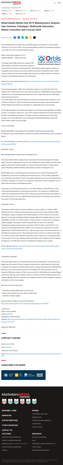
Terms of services (6, 460)
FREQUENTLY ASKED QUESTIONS (44, 443)
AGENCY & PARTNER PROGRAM (11, 440)
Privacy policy (15, 460)
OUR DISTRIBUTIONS (10, 420)
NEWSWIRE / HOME (9, 411)
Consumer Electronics (29, 19)
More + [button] (60, 3)
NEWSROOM (6, 415)
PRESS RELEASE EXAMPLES (40, 450)
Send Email (9, 314)
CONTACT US (7, 430)
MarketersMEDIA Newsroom (10, 19)
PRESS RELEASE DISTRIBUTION (11, 437)
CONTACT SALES (37, 427)
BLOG (33, 440)
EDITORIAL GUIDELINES (39, 437)
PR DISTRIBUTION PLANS (39, 414)
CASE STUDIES (36, 447)
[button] (54, 3)
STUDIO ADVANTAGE (10, 425)
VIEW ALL (5, 450)
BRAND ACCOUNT (14, 443)
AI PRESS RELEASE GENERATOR (41, 420)
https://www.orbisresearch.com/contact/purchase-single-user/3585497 (25, 303)
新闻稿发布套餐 (36, 417)
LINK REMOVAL (36, 424)
